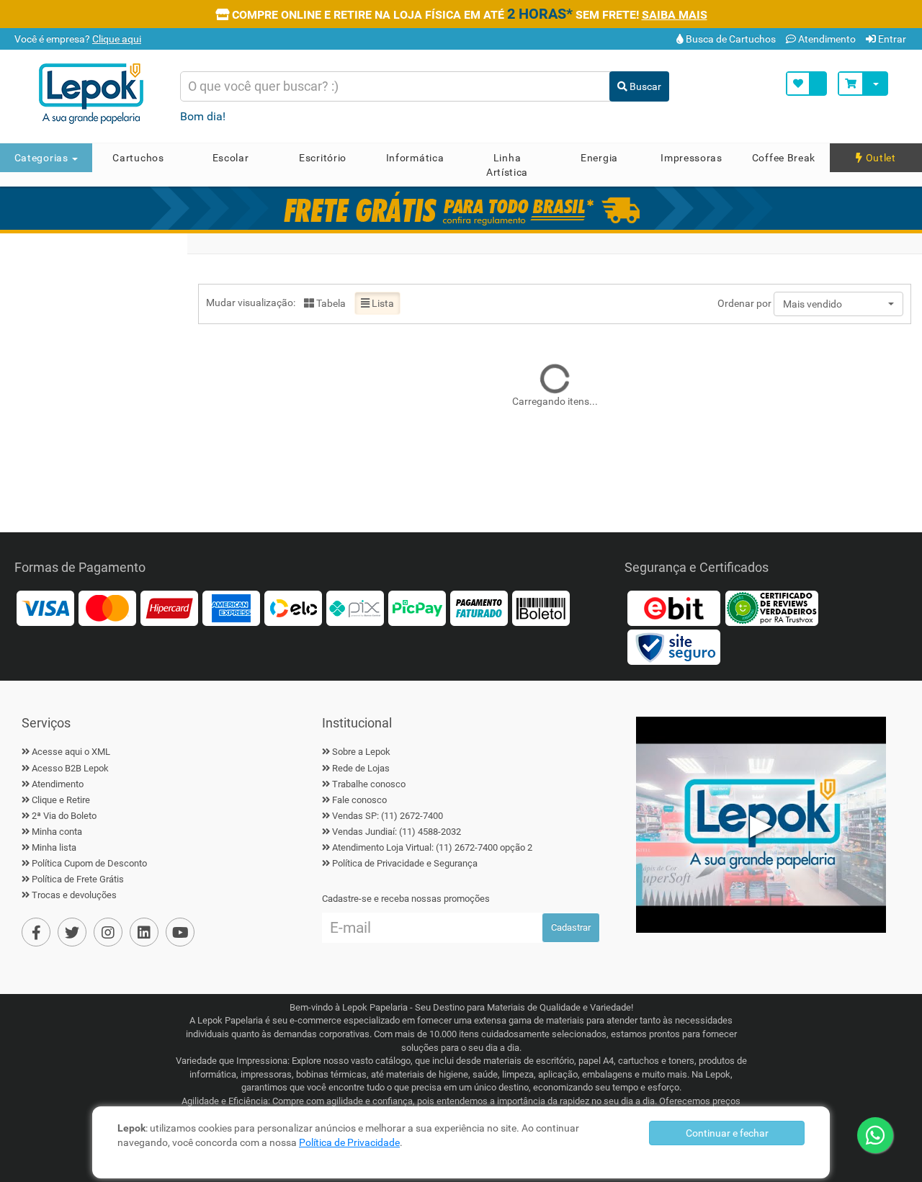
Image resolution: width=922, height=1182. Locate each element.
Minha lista (54, 847)
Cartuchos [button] (138, 158)
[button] (838, 304)
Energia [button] (599, 158)
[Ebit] (673, 607)
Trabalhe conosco (369, 784)
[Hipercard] (169, 607)
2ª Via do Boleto (64, 815)
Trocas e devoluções (74, 895)
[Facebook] (36, 932)
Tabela (330, 303)
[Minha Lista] (806, 83)
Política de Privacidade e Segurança (405, 863)
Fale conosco (359, 799)
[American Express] (231, 607)
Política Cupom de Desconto (89, 863)
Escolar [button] (230, 158)
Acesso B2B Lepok (70, 768)
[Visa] (45, 607)
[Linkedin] (144, 932)
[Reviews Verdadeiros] (771, 607)
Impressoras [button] (691, 158)
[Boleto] (541, 607)
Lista (382, 303)
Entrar (891, 39)
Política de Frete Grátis (78, 879)
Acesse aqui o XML (71, 751)
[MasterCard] (107, 607)
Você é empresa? (76, 39)
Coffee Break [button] (783, 158)
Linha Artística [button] (507, 165)
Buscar (644, 86)
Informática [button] (415, 158)
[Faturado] (479, 607)
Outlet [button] (879, 158)
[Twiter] (72, 932)
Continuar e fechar (727, 1133)
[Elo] (293, 607)
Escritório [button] (322, 158)
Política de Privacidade (349, 1142)
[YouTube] (180, 932)
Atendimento (826, 39)
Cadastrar (571, 927)
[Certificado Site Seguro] (673, 646)
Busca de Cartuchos (730, 39)
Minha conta (57, 831)
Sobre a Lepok (361, 751)
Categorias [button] (42, 158)
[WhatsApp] (875, 1135)
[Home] (96, 94)
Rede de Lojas (361, 768)
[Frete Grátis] (461, 208)
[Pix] (355, 607)
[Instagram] (108, 932)
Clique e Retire (61, 799)
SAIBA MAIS (674, 15)
